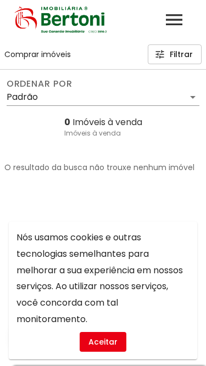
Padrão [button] (22, 97)
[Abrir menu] (174, 19)
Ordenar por (40, 84)
